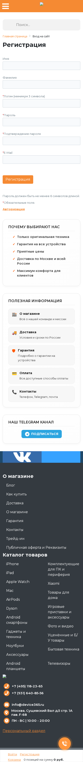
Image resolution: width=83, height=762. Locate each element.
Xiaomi (53, 583)
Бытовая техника (63, 649)
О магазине (17, 512)
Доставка (14, 503)
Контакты (14, 530)
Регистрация (29, 754)
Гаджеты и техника (16, 634)
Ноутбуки (15, 646)
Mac (10, 590)
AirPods (13, 599)
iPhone (12, 564)
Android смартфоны (16, 620)
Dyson (11, 608)
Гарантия (14, 521)
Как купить (16, 494)
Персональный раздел (24, 731)
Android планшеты (15, 666)
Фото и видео (60, 626)
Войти (12, 754)
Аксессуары (17, 654)
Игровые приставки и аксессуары (59, 611)
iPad (10, 573)
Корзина (14, 759)
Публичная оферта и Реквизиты (36, 547)
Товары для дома (58, 595)
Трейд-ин (15, 539)
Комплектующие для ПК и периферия (63, 569)
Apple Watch (17, 582)
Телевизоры (59, 663)
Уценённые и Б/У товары (63, 637)
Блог (10, 485)
